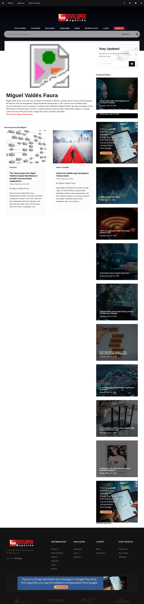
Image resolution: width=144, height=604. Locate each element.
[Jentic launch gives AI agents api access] (117, 261)
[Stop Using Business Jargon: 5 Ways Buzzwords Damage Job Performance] (117, 342)
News (77, 28)
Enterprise (13, 167)
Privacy (54, 569)
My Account (123, 553)
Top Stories (20, 28)
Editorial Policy (57, 553)
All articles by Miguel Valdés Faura (19, 114)
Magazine (49, 28)
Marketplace (91, 28)
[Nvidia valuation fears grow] (117, 185)
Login (106, 28)
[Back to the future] (3, 3)
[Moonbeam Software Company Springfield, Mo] (22, 600)
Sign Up (119, 28)
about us (55, 549)
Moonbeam (18, 558)
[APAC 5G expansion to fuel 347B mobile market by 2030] (117, 223)
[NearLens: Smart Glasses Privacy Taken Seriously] (117, 116)
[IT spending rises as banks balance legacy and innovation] (117, 380)
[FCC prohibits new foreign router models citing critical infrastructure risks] (117, 418)
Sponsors (77, 557)
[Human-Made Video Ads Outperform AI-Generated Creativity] (117, 93)
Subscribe (65, 28)
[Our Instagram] (135, 3)
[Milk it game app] (88, 600)
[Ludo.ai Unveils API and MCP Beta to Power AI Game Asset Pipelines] (117, 302)
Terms (53, 565)
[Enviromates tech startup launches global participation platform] (117, 459)
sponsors (21, 3)
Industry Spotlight (62, 167)
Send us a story (34, 3)
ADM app (122, 557)
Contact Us (123, 549)
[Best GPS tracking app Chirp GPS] (55, 600)
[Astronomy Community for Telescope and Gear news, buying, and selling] (121, 600)
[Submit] (137, 34)
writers (10, 3)
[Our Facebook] (124, 3)
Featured (35, 28)
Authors (54, 557)
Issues (76, 553)
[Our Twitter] (130, 3)
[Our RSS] (141, 3)
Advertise (55, 561)
